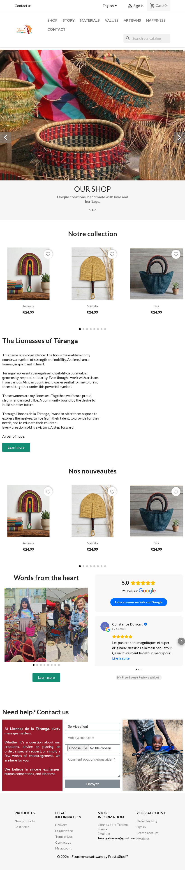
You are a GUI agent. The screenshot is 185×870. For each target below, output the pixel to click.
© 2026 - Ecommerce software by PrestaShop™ (92, 856)
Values (111, 20)
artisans (132, 20)
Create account (147, 833)
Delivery (61, 825)
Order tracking (146, 821)
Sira (156, 306)
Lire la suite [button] (121, 658)
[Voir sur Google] (104, 626)
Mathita (92, 306)
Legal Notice (64, 831)
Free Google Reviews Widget (140, 677)
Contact (56, 29)
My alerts (143, 838)
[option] (92, 132)
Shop (52, 20)
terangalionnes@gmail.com (117, 838)
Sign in (141, 827)
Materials (90, 20)
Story (69, 20)
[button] (7, 281)
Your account (151, 813)
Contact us (23, 5)
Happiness (156, 20)
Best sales (22, 827)
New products (25, 821)
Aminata (29, 306)
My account (63, 848)
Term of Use (64, 836)
